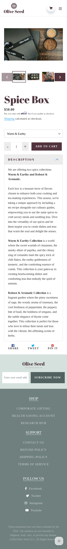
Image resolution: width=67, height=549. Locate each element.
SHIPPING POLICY (34, 457)
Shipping (9, 118)
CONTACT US (33, 442)
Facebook (35, 488)
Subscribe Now (47, 377)
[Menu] (60, 8)
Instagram (35, 503)
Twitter (35, 495)
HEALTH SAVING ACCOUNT (33, 415)
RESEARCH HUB (33, 423)
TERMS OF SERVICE (33, 464)
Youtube (36, 510)
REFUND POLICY (33, 449)
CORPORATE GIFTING (33, 408)
